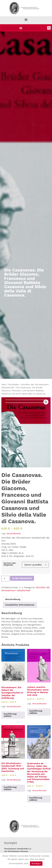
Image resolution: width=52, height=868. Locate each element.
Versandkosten (14, 533)
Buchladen (13, 384)
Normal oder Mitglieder (9, 564)
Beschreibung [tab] (12, 599)
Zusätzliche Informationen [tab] (19, 604)
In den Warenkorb (22, 578)
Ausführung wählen (10, 715)
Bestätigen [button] (36, 863)
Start (3, 384)
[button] (26, 20)
